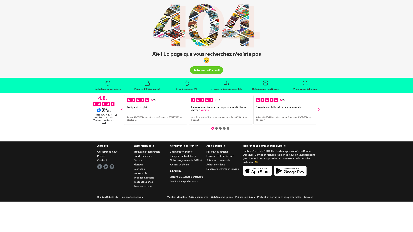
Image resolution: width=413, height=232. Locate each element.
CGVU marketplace (222, 196)
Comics (138, 160)
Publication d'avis (245, 196)
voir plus (205, 110)
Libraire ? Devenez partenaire (186, 176)
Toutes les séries (143, 181)
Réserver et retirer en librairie (222, 168)
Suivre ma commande (218, 160)
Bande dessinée (143, 156)
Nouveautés (140, 173)
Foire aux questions (217, 151)
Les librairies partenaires (184, 181)
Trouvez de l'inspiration (147, 151)
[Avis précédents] (121, 110)
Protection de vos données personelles (279, 196)
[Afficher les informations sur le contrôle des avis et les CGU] (116, 115)
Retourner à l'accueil (206, 70)
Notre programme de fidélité (186, 160)
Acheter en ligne (215, 164)
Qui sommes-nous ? (108, 151)
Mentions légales (177, 196)
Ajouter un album (179, 164)
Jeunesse (139, 168)
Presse (101, 156)
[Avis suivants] (319, 110)
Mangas (138, 164)
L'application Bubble (181, 151)
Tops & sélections (144, 177)
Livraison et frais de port (220, 156)
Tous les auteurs (143, 186)
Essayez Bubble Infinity (183, 156)
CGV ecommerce (198, 196)
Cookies (308, 196)
